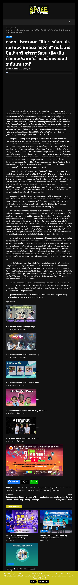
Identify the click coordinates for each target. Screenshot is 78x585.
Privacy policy (43, 582)
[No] (75, 578)
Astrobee (14, 488)
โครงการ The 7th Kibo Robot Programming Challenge (22, 521)
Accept (33, 582)
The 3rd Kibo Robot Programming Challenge (40, 488)
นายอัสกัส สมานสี (55, 490)
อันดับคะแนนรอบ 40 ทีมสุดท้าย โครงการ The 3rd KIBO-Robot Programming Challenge (22, 497)
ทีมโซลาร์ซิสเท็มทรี (20, 490)
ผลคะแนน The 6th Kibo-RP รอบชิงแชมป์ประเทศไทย (22, 554)
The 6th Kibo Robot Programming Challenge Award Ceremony (56, 521)
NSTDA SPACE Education (15, 69)
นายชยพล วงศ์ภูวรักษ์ (32, 490)
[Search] (69, 22)
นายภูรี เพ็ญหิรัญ (44, 490)
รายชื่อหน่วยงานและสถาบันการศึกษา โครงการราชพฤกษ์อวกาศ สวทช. (56, 497)
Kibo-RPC (9, 37)
